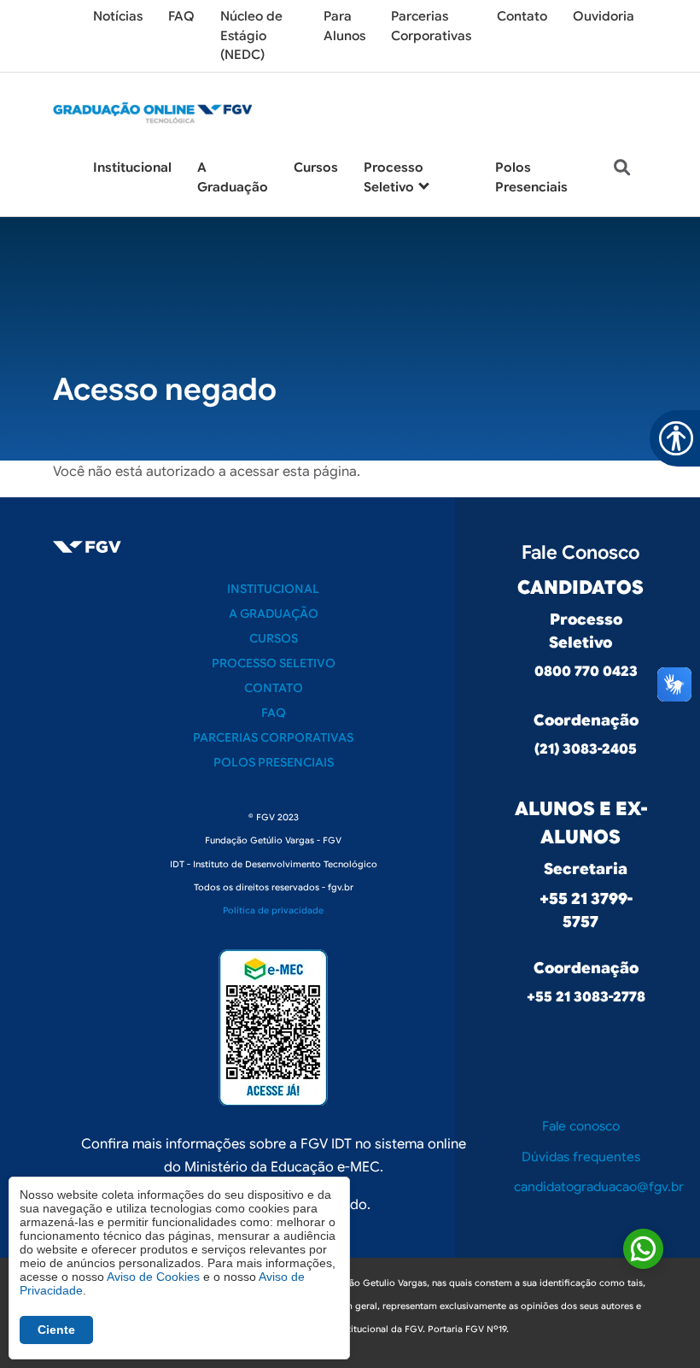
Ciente (56, 1329)
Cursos (316, 167)
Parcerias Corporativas (273, 737)
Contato (522, 16)
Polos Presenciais (273, 762)
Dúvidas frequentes (581, 1157)
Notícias (118, 16)
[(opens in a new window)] (273, 1027)
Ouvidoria (603, 16)
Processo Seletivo (273, 663)
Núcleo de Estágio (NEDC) (251, 35)
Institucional (132, 167)
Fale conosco (581, 1126)
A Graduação (273, 613)
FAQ (181, 16)
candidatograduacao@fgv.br (599, 1187)
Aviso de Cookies (153, 1276)
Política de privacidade (273, 910)
